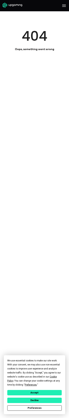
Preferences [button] (31, 384)
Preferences (35, 408)
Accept (34, 392)
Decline (34, 400)
